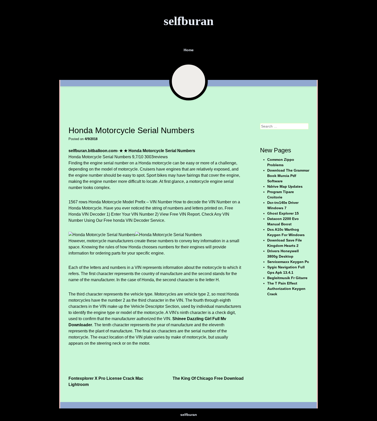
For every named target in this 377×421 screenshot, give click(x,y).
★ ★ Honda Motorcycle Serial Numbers (157, 151)
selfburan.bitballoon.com (92, 151)
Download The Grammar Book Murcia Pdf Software (288, 175)
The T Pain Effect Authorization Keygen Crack (286, 288)
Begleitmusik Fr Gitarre (287, 278)
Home (189, 50)
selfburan (189, 21)
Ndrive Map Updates (285, 186)
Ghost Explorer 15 (283, 213)
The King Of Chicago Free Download (208, 378)
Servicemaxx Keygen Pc (288, 262)
